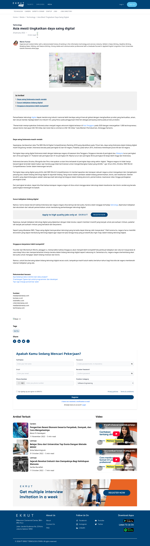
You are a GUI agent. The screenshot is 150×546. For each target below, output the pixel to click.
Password (79, 360)
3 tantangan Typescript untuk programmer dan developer (35, 279)
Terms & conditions (127, 391)
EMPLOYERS (40, 4)
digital (34, 117)
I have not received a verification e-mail (76, 401)
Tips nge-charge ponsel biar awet (26, 282)
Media (22, 17)
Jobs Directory (66, 11)
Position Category (82, 379)
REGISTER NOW (99, 215)
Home (15, 17)
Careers (28, 11)
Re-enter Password (82, 369)
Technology (18, 11)
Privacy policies (113, 391)
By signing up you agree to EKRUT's (30, 391)
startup (49, 11)
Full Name (19, 360)
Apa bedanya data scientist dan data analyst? (30, 277)
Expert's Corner (38, 11)
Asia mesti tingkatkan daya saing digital (53, 17)
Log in (121, 4)
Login (84, 405)
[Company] (18, 4)
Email (18, 369)
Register (75, 397)
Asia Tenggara (88, 125)
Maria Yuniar (25, 42)
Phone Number (21, 379)
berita (16, 331)
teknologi (114, 205)
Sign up (132, 4)
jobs (55, 11)
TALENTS (30, 4)
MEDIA (50, 4)
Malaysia (119, 153)
